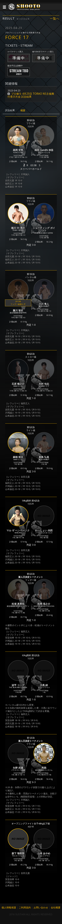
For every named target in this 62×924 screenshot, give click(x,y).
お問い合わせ (41, 907)
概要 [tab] (22, 110)
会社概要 (55, 907)
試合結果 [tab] (10, 110)
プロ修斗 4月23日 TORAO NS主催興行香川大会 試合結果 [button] (31, 95)
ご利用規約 (25, 907)
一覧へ (54, 18)
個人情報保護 (9, 907)
